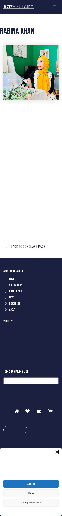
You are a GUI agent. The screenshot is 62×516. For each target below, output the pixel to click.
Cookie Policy (29, 511)
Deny (31, 493)
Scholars (14, 20)
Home (3, 20)
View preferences (31, 502)
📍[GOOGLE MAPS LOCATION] (23, 355)
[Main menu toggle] (55, 7)
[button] (57, 452)
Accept (31, 483)
